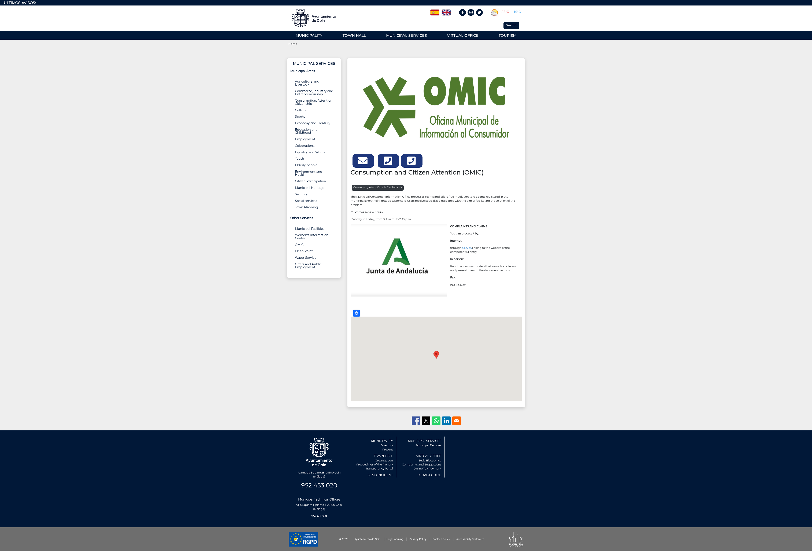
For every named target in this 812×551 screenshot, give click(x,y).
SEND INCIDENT (380, 475)
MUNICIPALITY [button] (309, 35)
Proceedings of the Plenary (374, 464)
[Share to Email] (456, 420)
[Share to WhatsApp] (436, 420)
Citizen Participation (310, 181)
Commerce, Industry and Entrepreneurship (314, 92)
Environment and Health (308, 173)
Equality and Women (311, 152)
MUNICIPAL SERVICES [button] (406, 35)
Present (387, 449)
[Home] (315, 18)
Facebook (464, 17)
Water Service (305, 258)
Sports (300, 116)
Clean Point (304, 251)
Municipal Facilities (309, 229)
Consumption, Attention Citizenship (313, 102)
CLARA (467, 247)
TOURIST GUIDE (429, 475)
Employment (305, 139)
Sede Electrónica (429, 460)
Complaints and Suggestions (421, 464)
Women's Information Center (311, 236)
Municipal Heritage (310, 188)
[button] (436, 107)
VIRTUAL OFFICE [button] (462, 35)
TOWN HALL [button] (354, 35)
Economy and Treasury (312, 123)
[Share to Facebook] (416, 420)
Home (292, 43)
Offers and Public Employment (308, 265)
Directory (386, 445)
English (446, 11)
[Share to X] (426, 420)
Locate (356, 313)
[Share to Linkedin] (446, 420)
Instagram (473, 17)
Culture (301, 110)
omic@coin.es (363, 161)
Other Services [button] (301, 218)
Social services (306, 201)
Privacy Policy (418, 539)
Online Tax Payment (427, 468)
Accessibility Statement (470, 539)
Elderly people (306, 165)
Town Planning (306, 207)
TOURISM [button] (507, 35)
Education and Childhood (306, 131)
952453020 (412, 161)
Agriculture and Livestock (307, 83)
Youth (299, 159)
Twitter (480, 17)
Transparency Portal (379, 468)
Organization (384, 460)
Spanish (435, 11)
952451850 (388, 161)
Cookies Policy (441, 539)
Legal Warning (395, 539)
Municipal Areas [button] (302, 71)
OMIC (299, 245)
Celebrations (304, 146)
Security (301, 194)
